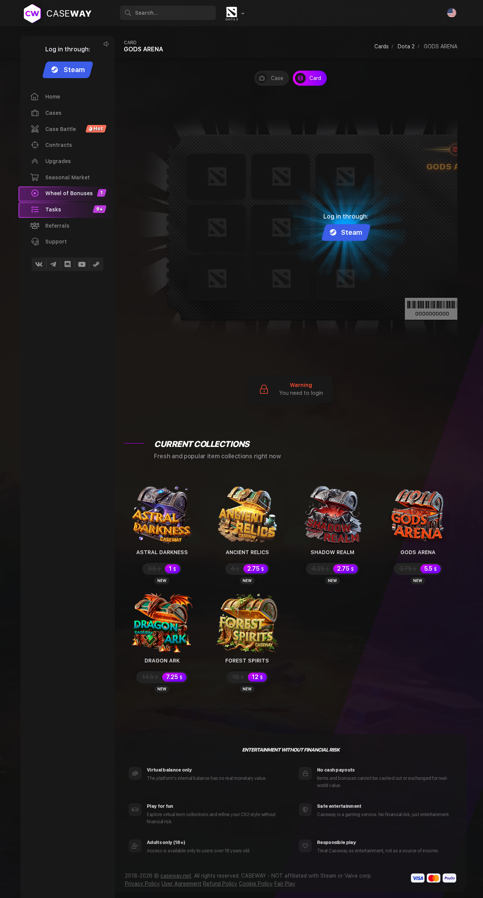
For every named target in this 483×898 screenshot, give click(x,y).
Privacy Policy (142, 884)
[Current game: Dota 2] (233, 13)
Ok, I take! (360, 873)
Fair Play (284, 884)
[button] (66, 209)
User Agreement (182, 884)
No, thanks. (432, 873)
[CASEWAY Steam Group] (96, 264)
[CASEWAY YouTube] (82, 264)
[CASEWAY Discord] (67, 264)
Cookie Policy (256, 884)
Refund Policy (220, 884)
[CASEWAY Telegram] (53, 264)
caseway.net (175, 876)
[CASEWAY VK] (39, 264)
